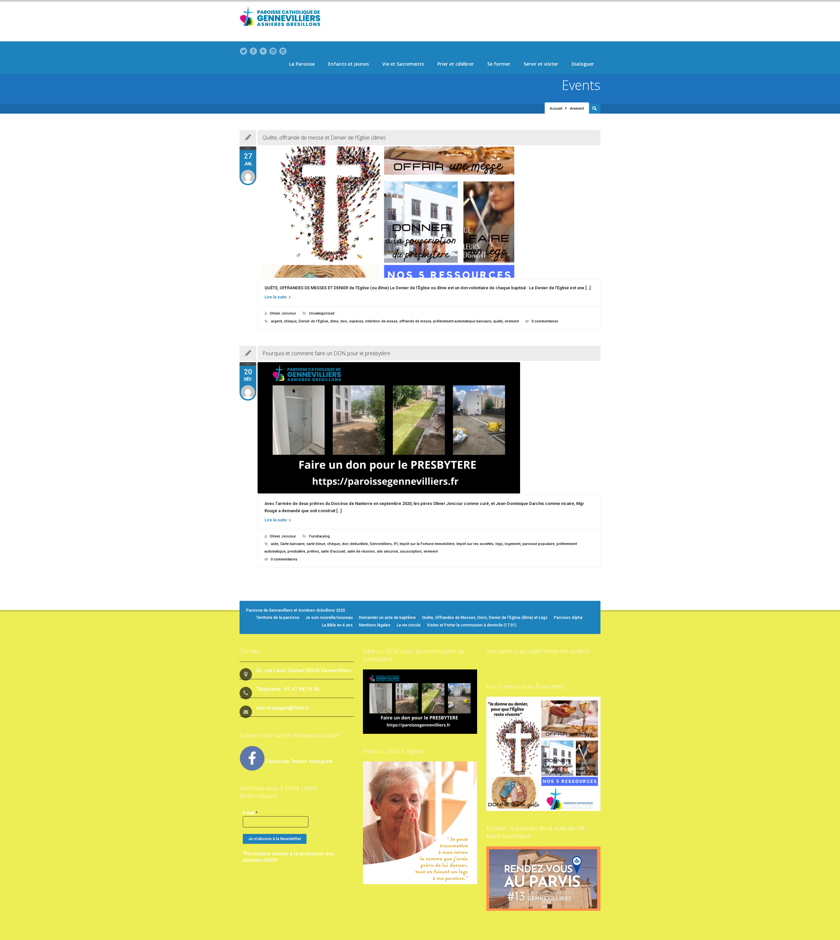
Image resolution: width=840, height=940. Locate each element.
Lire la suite (276, 297)
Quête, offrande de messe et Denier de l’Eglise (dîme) (324, 137)
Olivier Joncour (283, 313)
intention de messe (381, 321)
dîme (334, 321)
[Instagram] (283, 51)
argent (276, 321)
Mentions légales (374, 625)
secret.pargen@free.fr (282, 708)
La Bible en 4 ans (337, 625)
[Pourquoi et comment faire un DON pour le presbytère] (429, 427)
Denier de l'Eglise (313, 321)
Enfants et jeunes (348, 64)
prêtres (313, 551)
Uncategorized (321, 313)
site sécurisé (387, 551)
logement (512, 544)
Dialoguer (583, 64)
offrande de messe (415, 321)
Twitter (299, 761)
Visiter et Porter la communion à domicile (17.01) (471, 625)
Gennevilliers (381, 544)
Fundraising (319, 536)
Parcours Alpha (568, 617)
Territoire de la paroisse (277, 617)
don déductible (355, 544)
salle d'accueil (333, 551)
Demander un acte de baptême (387, 617)
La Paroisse (302, 64)
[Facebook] (253, 51)
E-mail (250, 812)
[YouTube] (263, 51)
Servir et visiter (541, 64)
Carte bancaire (292, 544)
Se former (498, 64)
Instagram (321, 761)
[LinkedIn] (273, 51)
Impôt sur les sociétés (475, 544)
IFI (396, 544)
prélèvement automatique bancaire (462, 321)
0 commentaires (545, 321)
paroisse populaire (538, 544)
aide (274, 544)
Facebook (277, 761)
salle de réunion (361, 551)
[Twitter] (243, 51)
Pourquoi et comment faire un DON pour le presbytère (326, 353)
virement (512, 321)
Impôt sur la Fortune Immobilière (427, 544)
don (343, 321)
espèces (356, 321)
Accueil (556, 108)
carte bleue (315, 544)
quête (498, 321)
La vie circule (409, 625)
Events (581, 85)
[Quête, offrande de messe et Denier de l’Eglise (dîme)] (429, 212)
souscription (411, 551)
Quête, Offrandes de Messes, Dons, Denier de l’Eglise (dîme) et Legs (485, 617)
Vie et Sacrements (403, 64)
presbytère (296, 551)
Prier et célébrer (455, 64)
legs (499, 544)
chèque (290, 321)
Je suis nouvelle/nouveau (329, 617)
